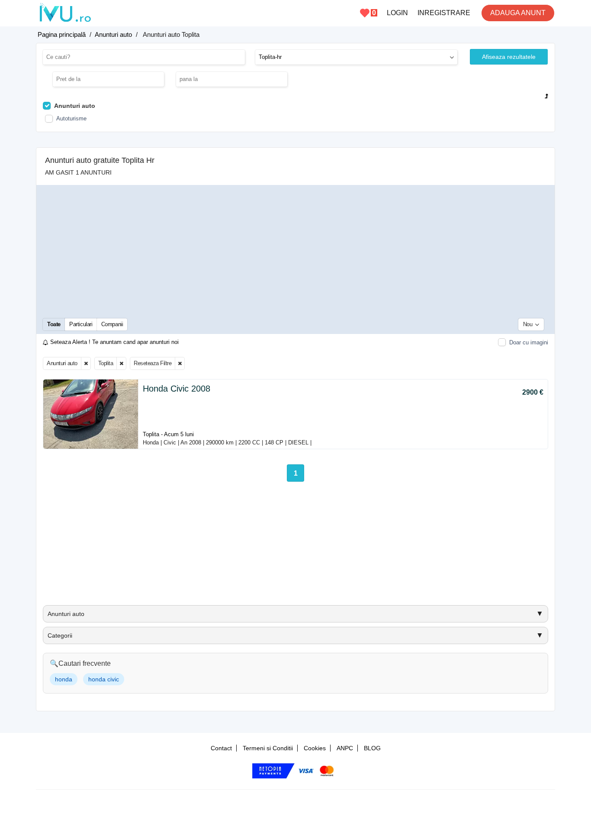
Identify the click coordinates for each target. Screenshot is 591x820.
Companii (112, 324)
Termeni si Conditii (268, 748)
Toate (54, 324)
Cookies (315, 748)
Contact (221, 748)
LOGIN (397, 12)
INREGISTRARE (444, 12)
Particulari (81, 324)
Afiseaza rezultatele (509, 56)
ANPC (345, 748)
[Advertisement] (295, 250)
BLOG (372, 748)
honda (63, 679)
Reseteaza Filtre (152, 363)
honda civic (103, 679)
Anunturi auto (62, 363)
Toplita (105, 363)
